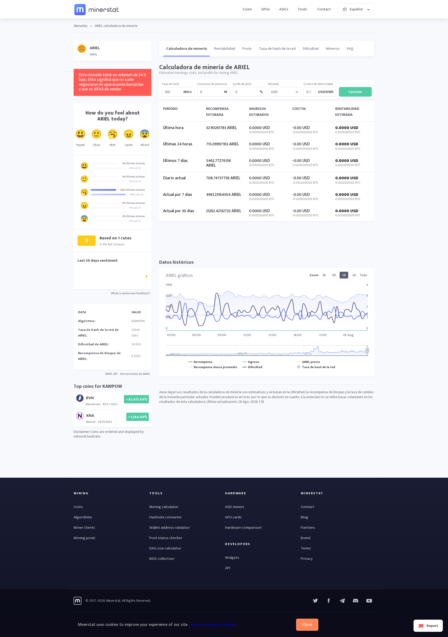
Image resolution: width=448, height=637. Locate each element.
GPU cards (233, 517)
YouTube (356, 601)
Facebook (329, 601)
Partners (308, 527)
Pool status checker (165, 538)
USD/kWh (325, 92)
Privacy (307, 558)
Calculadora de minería (186, 48)
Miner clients (84, 527)
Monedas (81, 26)
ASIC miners (234, 507)
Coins (247, 9)
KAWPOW (138, 321)
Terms (306, 548)
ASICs (283, 9)
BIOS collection (161, 558)
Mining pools (84, 538)
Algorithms (83, 517)
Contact (324, 9)
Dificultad (311, 48)
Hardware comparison (243, 527)
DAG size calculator (165, 548)
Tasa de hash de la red (277, 48)
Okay (96, 144)
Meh (113, 144)
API (227, 568)
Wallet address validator (169, 527)
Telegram (342, 601)
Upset (128, 144)
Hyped (80, 144)
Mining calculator (163, 507)
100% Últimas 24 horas (132, 190)
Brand (305, 538)
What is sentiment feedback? (130, 293)
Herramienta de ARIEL (135, 373)
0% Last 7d (135, 168)
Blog (304, 517)
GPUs (265, 9)
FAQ (350, 48)
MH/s (187, 92)
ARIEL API (111, 373)
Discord (369, 601)
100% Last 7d (136, 194)
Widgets (232, 557)
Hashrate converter (165, 517)
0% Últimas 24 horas (133, 163)
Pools (247, 48)
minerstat (97, 9)
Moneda (273, 84)
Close (307, 624)
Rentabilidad (224, 48)
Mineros (333, 48)
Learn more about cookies (212, 624)
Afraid (145, 144)
